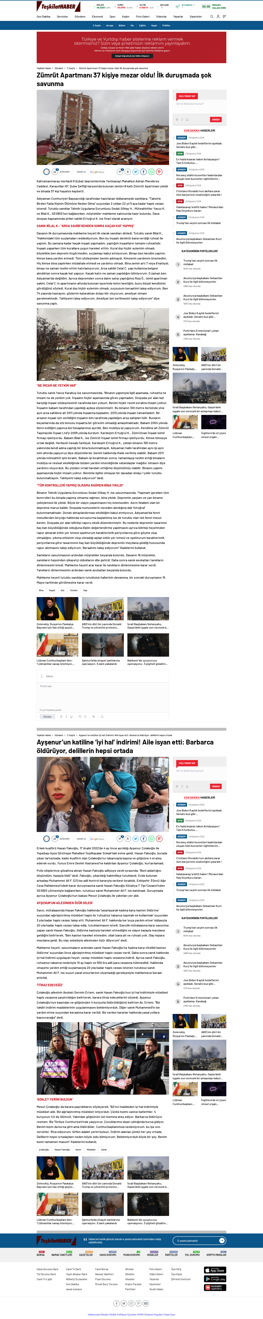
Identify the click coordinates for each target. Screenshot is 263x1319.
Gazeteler (196, 16)
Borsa (41, 1253)
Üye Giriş (176, 1269)
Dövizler (130, 1274)
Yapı (85, 590)
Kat (62, 590)
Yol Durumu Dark (46, 1274)
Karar (78, 1149)
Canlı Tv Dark (73, 1269)
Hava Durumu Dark (47, 1269)
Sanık (104, 1149)
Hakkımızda (94, 1314)
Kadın (125, 16)
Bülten (122, 25)
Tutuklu (73, 590)
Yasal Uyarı (169, 1314)
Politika (166, 25)
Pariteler (171, 1253)
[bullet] (84, 716)
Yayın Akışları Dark (76, 1274)
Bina (41, 590)
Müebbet (91, 1149)
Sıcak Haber (156, 1289)
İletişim (105, 1314)
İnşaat (52, 590)
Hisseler (152, 1253)
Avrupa (109, 25)
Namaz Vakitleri (62, 1253)
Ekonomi (97, 16)
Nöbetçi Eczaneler (76, 1279)
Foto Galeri (143, 16)
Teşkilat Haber (44, 68)
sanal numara (74, 1289)
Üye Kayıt (176, 1274)
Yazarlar (178, 16)
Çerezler (132, 1314)
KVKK (140, 1314)
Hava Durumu (108, 1253)
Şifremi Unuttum (181, 1279)
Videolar (161, 16)
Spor (113, 16)
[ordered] (79, 716)
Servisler (62, 16)
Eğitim (142, 25)
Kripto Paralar (216, 1253)
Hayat (154, 25)
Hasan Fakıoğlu (62, 1149)
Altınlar (129, 1269)
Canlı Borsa (101, 1269)
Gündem (80, 16)
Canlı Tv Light (44, 1279)
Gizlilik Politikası (118, 1314)
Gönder (47, 716)
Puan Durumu (131, 1253)
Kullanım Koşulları (154, 1314)
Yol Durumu (192, 1253)
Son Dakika (43, 16)
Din (132, 25)
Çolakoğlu (44, 1149)
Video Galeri (156, 1274)
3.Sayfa (97, 25)
